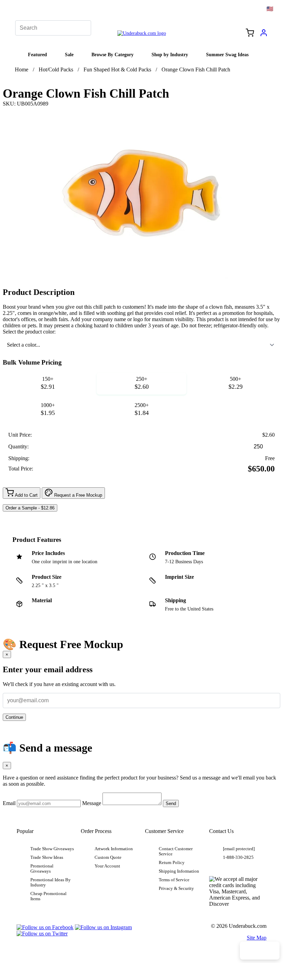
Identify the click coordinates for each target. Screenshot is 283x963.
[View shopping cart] (250, 33)
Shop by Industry (170, 54)
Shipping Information (179, 871)
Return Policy (172, 862)
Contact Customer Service (176, 851)
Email (9, 803)
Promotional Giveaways (41, 869)
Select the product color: (29, 332)
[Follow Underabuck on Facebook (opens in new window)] (45, 927)
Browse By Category (112, 54)
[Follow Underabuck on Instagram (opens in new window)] (103, 927)
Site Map (256, 938)
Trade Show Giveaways (52, 848)
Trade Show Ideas (46, 857)
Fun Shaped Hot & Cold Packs (117, 69)
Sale (69, 54)
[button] (47, 384)
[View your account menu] (264, 35)
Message (91, 803)
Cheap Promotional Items (48, 896)
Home (21, 69)
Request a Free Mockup (77, 495)
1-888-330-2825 (238, 857)
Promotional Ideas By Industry (50, 882)
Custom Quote (108, 857)
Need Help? (259, 950)
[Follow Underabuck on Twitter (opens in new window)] (42, 933)
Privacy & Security (176, 888)
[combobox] (141, 345)
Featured (37, 54)
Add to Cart (26, 495)
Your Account (107, 866)
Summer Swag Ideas (227, 54)
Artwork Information (114, 848)
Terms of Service (174, 879)
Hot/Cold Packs (56, 69)
